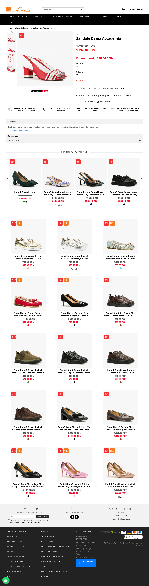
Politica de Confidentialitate (31, 522)
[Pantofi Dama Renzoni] (25, 174)
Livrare (9, 551)
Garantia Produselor (17, 556)
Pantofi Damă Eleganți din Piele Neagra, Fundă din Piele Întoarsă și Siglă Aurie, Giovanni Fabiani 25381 (28, 485)
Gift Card (45, 531)
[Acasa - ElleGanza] (18, 9)
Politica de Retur (14, 561)
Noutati (10, 576)
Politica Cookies (49, 551)
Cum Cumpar (47, 541)
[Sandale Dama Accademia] (45, 58)
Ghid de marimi (13, 571)
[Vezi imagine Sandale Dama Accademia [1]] (11, 48)
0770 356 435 (121, 515)
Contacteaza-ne (87, 563)
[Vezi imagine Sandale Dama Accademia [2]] (11, 58)
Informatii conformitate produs (19, 130)
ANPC (43, 566)
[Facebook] (72, 517)
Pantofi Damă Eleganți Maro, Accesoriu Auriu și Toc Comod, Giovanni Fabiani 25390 (120, 428)
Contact (45, 576)
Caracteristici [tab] (13, 136)
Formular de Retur (50, 561)
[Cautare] (82, 9)
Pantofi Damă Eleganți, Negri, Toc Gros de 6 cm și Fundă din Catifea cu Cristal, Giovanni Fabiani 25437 (74, 428)
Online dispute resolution (54, 571)
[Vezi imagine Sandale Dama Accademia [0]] (11, 38)
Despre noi (11, 536)
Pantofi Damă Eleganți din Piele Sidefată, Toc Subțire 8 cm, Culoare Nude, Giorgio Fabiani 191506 (120, 485)
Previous (11, 32)
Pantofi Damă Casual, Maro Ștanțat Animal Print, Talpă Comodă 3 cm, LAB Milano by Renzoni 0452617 (121, 371)
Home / (9, 28)
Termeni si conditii (15, 546)
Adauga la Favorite (85, 102)
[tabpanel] (45, 58)
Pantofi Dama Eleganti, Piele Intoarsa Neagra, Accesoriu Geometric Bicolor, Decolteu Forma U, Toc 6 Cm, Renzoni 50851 (74, 314)
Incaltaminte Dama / (21, 28)
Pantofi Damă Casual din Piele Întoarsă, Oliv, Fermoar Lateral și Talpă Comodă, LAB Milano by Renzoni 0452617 (28, 371)
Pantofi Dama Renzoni (25, 192)
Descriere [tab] (12, 122)
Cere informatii (105, 102)
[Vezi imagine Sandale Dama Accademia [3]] (11, 68)
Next (11, 74)
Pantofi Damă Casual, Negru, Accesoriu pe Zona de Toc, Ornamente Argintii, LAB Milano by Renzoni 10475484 (124, 193)
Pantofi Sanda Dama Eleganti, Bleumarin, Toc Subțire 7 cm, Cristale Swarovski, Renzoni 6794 (91, 193)
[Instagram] (77, 517)
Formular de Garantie (52, 556)
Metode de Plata (14, 541)
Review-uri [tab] (13, 140)
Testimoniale (47, 536)
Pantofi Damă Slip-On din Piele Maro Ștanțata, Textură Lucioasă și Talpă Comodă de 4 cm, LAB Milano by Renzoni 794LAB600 (121, 314)
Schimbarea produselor (18, 566)
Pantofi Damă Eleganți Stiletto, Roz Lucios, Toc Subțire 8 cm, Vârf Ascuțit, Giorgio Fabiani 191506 (74, 485)
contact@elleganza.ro (121, 519)
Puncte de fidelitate (16, 531)
